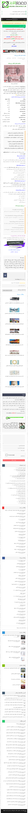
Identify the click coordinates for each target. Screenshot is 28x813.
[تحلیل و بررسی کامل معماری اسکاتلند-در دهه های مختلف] (14, 332)
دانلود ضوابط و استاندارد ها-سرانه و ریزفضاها (17, 488)
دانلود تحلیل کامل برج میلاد (20, 723)
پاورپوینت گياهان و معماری (15, 673)
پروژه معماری (13, 422)
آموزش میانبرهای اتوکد (21, 599)
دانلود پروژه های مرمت (21, 486)
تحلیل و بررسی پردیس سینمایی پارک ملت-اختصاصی (16, 804)
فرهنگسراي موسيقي (22, 534)
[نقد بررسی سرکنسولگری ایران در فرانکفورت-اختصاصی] (14, 301)
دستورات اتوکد (22, 593)
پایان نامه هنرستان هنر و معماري (20, 531)
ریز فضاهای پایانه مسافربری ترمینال (19, 617)
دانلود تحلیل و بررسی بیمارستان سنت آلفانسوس (17, 786)
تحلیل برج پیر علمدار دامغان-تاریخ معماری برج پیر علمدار (14, 386)
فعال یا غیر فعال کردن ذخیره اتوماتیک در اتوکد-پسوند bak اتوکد (14, 762)
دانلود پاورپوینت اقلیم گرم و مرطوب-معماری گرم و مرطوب (15, 732)
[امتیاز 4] (23, 283)
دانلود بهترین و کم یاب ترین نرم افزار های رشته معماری (16, 483)
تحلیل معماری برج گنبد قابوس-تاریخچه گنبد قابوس (14, 365)
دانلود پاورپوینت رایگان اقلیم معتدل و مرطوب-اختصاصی (15, 729)
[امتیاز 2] (21, 283)
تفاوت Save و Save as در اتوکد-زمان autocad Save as (16, 741)
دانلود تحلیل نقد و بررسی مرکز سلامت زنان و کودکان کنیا (16, 798)
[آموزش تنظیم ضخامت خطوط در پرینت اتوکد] (23, 655)
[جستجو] (4, 19)
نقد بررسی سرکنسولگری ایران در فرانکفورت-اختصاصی (16, 726)
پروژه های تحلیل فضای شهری (20, 469)
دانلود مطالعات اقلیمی (21, 493)
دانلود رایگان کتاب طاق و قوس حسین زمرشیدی (17, 516)
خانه (23, 23)
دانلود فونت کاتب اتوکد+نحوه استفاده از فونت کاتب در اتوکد (15, 510)
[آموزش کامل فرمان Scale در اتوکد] (23, 650)
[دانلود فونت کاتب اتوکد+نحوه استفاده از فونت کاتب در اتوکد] (23, 639)
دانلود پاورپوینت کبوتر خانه (20, 623)
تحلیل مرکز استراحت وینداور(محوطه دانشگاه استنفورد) (16, 789)
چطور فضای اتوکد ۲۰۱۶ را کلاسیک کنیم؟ (18, 584)
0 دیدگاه (23, 59)
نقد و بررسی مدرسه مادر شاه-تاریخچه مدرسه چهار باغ (14, 376)
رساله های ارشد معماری (21, 498)
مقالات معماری (23, 503)
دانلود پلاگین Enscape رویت (20, 522)
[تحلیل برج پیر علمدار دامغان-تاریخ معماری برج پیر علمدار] (14, 385)
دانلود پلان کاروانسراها (21, 478)
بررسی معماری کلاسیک (21, 540)
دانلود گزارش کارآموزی (21, 491)
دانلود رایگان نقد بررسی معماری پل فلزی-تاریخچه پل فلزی (15, 777)
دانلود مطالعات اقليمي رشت (17, 707)
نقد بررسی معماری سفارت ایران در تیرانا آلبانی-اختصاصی (14, 313)
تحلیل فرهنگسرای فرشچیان (20, 546)
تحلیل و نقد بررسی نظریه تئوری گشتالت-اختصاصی (17, 774)
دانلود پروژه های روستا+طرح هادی (19, 484)
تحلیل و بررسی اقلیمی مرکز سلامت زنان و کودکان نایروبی (15, 795)
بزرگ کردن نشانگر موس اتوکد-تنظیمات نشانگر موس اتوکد (15, 744)
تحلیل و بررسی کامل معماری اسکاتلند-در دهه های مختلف (14, 334)
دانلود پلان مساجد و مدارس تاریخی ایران (18, 480)
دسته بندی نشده (22, 496)
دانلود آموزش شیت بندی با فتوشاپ (19, 525)
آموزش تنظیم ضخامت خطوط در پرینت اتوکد (13, 651)
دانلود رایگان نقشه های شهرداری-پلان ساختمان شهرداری (15, 747)
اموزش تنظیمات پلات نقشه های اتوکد (19, 528)
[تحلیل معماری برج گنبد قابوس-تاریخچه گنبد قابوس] (14, 364)
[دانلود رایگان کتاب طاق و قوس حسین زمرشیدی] (23, 672)
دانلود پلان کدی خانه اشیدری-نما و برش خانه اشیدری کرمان (13, 716)
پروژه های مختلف (22, 473)
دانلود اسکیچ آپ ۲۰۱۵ (21, 537)
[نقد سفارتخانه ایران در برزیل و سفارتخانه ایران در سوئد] (14, 353)
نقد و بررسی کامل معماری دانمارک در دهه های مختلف (14, 344)
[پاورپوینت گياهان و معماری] (23, 677)
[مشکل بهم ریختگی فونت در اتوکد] (23, 661)
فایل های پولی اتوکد (22, 501)
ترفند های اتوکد (22, 605)
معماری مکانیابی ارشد (21, 470)
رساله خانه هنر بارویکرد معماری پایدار (11, 698)
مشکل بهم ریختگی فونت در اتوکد (19, 549)
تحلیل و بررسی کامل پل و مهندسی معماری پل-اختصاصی (16, 801)
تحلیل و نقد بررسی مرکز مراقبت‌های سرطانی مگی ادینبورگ (15, 783)
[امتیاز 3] (22, 283)
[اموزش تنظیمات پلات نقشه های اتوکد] (23, 644)
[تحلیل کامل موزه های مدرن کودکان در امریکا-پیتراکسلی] (14, 322)
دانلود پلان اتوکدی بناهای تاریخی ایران (19, 475)
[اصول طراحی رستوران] (23, 688)
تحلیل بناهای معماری (18, 23)
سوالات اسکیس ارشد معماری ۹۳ (19, 602)
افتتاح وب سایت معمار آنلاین (20, 587)
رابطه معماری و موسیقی (21, 611)
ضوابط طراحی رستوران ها (15, 679)
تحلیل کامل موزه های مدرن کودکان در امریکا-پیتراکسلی (14, 323)
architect (13, 413)
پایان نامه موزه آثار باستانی (21, 614)
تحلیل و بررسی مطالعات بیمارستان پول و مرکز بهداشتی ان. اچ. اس (14, 780)
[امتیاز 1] (20, 283)
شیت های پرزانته (22, 500)
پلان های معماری (22, 474)
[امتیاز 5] (24, 283)
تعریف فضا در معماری (21, 575)
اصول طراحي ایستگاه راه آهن (20, 552)
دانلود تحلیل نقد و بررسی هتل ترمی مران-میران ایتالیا (16, 792)
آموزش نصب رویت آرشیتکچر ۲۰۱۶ (19, 590)
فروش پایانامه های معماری (21, 513)
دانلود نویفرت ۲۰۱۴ (21, 519)
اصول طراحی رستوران (16, 684)
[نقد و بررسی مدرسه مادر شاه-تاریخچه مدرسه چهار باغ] (14, 374)
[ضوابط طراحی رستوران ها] (23, 683)
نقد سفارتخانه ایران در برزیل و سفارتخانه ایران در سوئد (14, 355)
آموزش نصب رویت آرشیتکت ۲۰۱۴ (19, 596)
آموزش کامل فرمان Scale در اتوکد (19, 543)
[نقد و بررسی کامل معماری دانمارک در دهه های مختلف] (14, 343)
